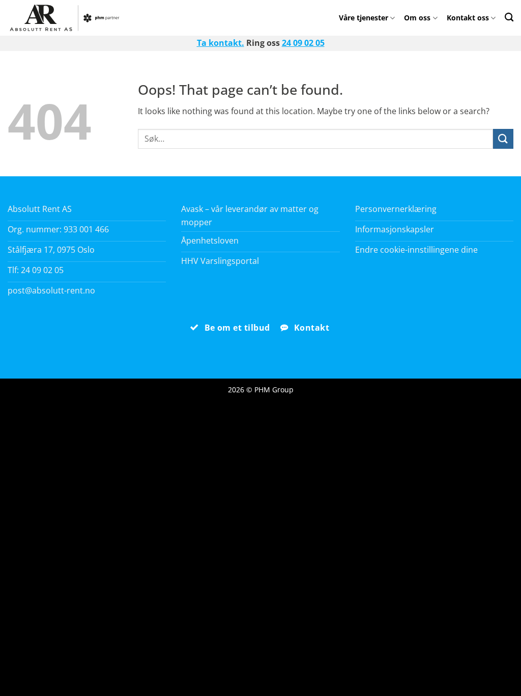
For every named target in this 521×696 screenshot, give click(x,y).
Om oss (417, 17)
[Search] (509, 17)
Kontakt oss (468, 17)
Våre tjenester (363, 17)
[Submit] (503, 139)
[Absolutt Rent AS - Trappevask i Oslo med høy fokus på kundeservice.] (67, 18)
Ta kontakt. (220, 42)
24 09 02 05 (303, 42)
